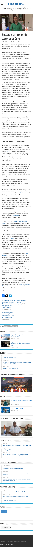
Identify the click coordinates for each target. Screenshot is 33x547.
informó (8, 151)
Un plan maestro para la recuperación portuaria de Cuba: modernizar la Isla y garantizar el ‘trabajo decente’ (8, 304)
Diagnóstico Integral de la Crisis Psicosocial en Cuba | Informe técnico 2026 (20, 343)
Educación (7, 326)
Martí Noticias (6, 41)
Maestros (14, 326)
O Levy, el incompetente (17, 408)
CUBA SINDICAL (16, 4)
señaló (12, 238)
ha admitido (16, 215)
